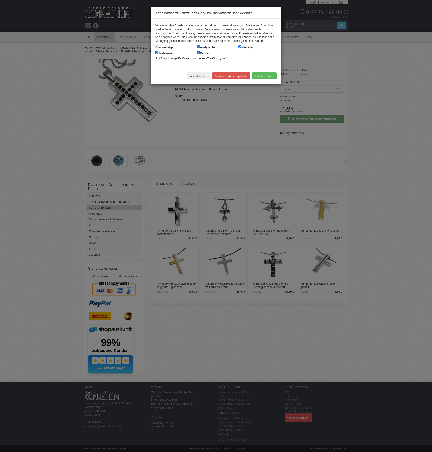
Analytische (207, 47)
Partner (205, 53)
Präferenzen (166, 53)
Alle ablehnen (198, 76)
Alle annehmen (264, 76)
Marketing (247, 47)
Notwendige (165, 47)
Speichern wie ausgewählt (231, 76)
